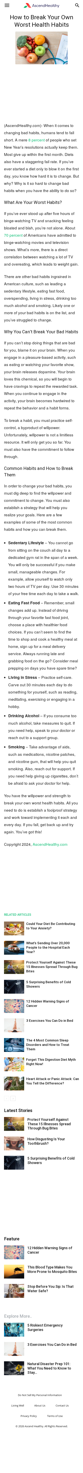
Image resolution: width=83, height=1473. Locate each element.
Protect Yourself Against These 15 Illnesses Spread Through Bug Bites (52, 966)
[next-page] (13, 1098)
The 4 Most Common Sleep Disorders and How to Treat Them (47, 1044)
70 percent (13, 235)
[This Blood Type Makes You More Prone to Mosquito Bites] (14, 1272)
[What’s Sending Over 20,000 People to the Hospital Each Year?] (14, 948)
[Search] (77, 5)
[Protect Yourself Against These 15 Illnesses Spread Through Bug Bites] (14, 967)
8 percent (36, 139)
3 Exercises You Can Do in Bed (49, 1021)
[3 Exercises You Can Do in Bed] (14, 1025)
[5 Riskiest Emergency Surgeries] (14, 1330)
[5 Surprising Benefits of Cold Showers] (14, 987)
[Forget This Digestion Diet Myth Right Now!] (14, 1064)
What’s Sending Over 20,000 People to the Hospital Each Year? (48, 947)
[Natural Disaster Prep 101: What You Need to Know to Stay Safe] (14, 1368)
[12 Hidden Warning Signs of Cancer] (14, 1006)
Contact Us (62, 1405)
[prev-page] (6, 1098)
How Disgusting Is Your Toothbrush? (46, 1141)
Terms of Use (55, 1416)
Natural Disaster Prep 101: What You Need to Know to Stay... (49, 1368)
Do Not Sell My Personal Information (40, 1395)
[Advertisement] (41, 92)
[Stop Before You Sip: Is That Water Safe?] (14, 1291)
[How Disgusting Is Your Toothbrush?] (14, 1143)
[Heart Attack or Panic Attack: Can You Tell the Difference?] (14, 1083)
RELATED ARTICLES (17, 915)
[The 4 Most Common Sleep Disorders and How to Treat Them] (14, 1045)
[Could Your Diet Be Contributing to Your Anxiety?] (14, 928)
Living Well (17, 1405)
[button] (6, 5)
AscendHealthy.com (50, 844)
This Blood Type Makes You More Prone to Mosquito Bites (52, 1269)
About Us (39, 1405)
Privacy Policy (29, 1416)
